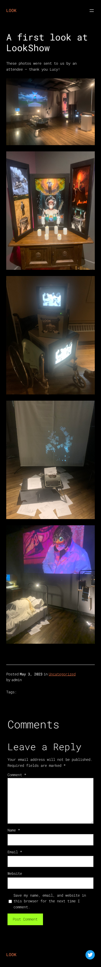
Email (15, 851)
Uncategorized (62, 673)
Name (14, 830)
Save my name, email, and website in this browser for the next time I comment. (49, 901)
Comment (17, 774)
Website (15, 873)
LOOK (11, 10)
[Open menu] (92, 11)
